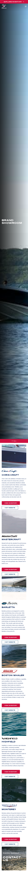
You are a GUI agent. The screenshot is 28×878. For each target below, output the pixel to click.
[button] (14, 2)
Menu (15, 441)
